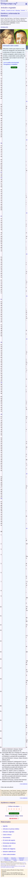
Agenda (5, 826)
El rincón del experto (9, 840)
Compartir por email (10, 10)
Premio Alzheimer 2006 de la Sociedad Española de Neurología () (13, 866)
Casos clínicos (7, 834)
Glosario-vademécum (9, 851)
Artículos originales (8, 832)
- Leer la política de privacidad (11, 62)
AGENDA (15, 860)
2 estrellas (11, 809)
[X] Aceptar (14, 67)
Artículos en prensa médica (11, 829)
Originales (3, 10)
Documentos (6, 837)
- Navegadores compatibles (10, 64)
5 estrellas (19, 809)
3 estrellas (14, 809)
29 (1, 498)
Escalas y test (7, 846)
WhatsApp (17, 10)
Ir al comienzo (23, 784)
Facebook (23, 10)
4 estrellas (16, 809)
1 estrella (9, 809)
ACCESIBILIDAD (8, 860)
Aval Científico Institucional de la (7, 867)
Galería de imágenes (9, 849)
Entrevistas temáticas (9, 843)
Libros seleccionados (9, 854)
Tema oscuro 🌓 (4, 1)
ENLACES (21, 860)
